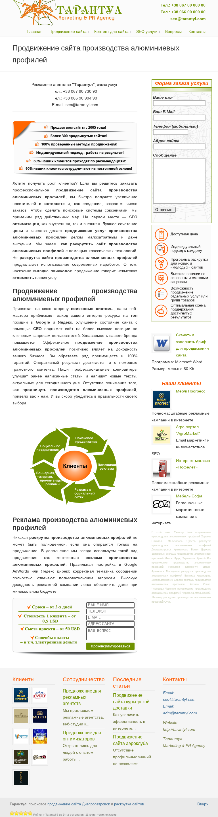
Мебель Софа (189, 496)
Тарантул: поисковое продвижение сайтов (67, 13)
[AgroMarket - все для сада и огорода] (162, 443)
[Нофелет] (162, 477)
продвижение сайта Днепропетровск (78, 804)
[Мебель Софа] (162, 512)
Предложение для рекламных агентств (82, 697)
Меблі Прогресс (190, 391)
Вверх (202, 804)
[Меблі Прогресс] (162, 408)
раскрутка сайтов (129, 804)
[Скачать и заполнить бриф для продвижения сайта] (162, 351)
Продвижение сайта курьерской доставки (131, 701)
